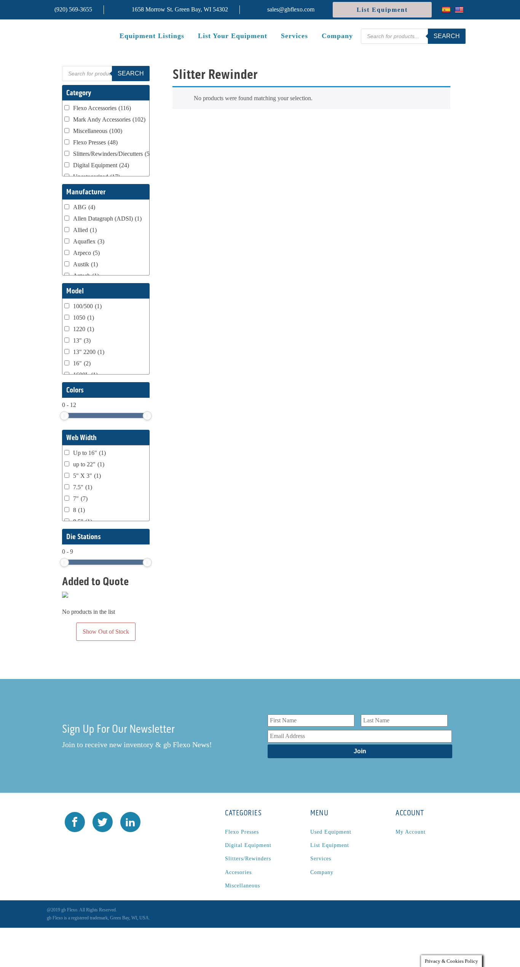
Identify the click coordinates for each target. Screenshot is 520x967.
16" (82, 363)
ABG (84, 207)
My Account (411, 832)
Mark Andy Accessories (109, 119)
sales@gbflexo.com (290, 9)
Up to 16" (89, 453)
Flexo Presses (95, 142)
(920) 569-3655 (73, 9)
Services (294, 36)
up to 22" (88, 464)
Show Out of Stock (106, 631)
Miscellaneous (97, 131)
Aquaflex (88, 241)
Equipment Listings (152, 36)
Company (337, 36)
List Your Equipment (232, 36)
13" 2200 (88, 352)
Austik (85, 264)
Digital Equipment (101, 165)
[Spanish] (447, 9)
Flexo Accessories (102, 108)
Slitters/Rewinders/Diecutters (114, 153)
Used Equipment (330, 832)
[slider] (64, 415)
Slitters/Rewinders (248, 858)
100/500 (87, 306)
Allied (85, 230)
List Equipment (382, 9)
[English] (460, 9)
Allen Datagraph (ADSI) (107, 218)
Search (447, 36)
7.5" (82, 487)
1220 (83, 329)
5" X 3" (87, 475)
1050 (83, 317)
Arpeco (86, 253)
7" (80, 498)
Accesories (238, 872)
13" (82, 340)
